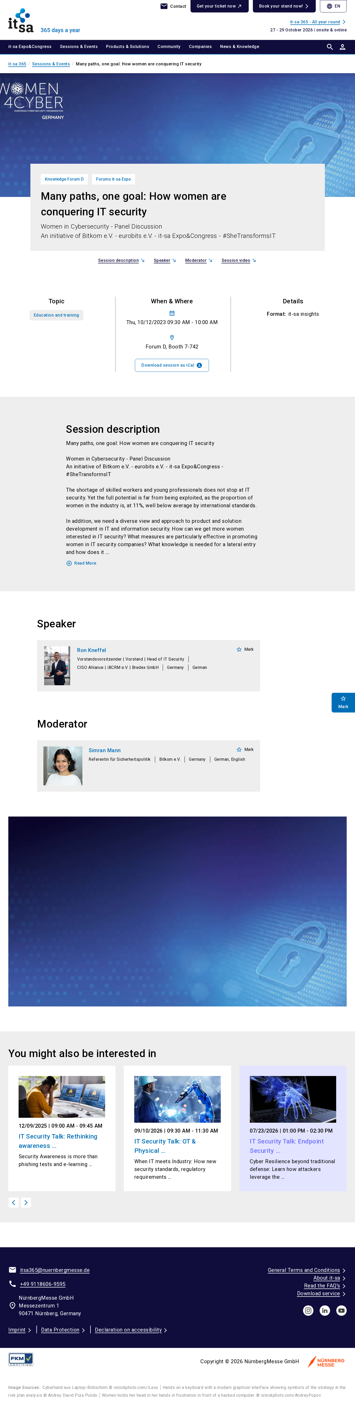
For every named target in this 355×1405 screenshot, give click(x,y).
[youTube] (341, 1310)
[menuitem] (34, 46)
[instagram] (308, 1310)
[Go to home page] (47, 19)
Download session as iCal (171, 365)
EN (333, 6)
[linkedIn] (325, 1310)
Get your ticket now (216, 6)
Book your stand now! (281, 6)
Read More (81, 563)
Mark (245, 649)
